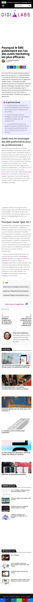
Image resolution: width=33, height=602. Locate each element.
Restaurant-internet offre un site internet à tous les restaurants (20, 580)
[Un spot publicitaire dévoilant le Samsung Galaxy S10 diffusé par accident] (16, 450)
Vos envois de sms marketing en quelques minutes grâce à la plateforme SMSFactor (16, 366)
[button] (8, 67)
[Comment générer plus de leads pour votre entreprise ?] (16, 406)
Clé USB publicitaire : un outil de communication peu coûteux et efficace (15, 388)
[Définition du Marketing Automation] (16, 472)
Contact (23, 596)
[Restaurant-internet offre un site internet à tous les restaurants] (6, 582)
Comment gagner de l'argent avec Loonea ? (21, 498)
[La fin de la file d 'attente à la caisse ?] (6, 574)
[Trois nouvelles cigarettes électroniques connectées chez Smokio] (6, 566)
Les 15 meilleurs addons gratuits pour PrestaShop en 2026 (20, 490)
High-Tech (6, 596)
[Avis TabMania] (6, 557)
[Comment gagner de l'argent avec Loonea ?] (6, 501)
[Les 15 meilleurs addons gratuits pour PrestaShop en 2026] (6, 492)
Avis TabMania (15, 555)
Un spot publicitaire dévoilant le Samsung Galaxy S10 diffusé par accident (16, 453)
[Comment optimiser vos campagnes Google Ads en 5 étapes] (6, 517)
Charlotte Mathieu (13, 60)
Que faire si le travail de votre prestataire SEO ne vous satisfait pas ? (25, 321)
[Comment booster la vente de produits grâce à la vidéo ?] (6, 509)
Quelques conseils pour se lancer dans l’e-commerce (7, 320)
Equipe (28, 596)
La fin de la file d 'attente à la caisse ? (19, 572)
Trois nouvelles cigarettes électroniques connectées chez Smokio (20, 564)
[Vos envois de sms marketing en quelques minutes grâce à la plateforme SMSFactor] (16, 362)
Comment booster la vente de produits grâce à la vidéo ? (19, 507)
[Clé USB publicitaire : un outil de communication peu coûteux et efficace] (16, 384)
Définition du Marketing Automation (14, 474)
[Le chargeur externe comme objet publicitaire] (16, 428)
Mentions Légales (15, 596)
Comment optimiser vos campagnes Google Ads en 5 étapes (19, 516)
